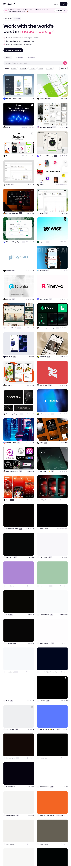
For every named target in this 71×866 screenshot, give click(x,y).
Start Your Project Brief (14, 50)
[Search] (65, 63)
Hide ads (24, 127)
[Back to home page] (11, 4)
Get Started (59, 10)
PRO (20, 98)
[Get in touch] (57, 93)
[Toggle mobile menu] (4, 4)
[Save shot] (27, 93)
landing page (23, 68)
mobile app (32, 68)
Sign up (56, 4)
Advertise (31, 127)
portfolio (41, 68)
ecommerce (49, 68)
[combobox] (33, 63)
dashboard (13, 68)
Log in (63, 4)
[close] (64, 10)
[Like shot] (31, 93)
